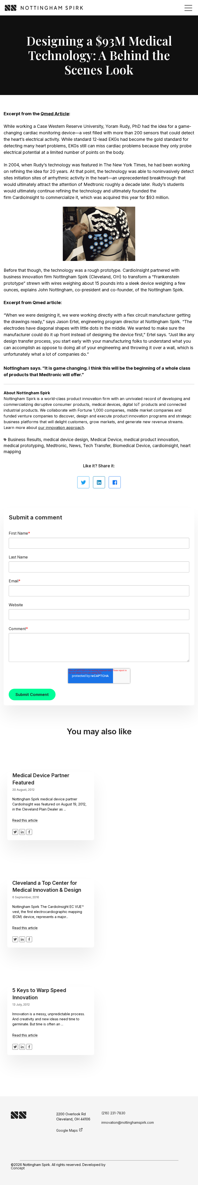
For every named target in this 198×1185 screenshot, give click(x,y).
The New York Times (125, 164)
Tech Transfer (96, 445)
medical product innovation (151, 439)
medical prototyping (24, 445)
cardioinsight (165, 445)
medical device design (65, 439)
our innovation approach (61, 427)
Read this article (25, 820)
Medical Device (105, 439)
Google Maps (67, 1130)
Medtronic (50, 374)
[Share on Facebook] (115, 482)
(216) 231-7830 (113, 1113)
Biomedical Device (131, 445)
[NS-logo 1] (44, 8)
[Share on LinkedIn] (99, 482)
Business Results (24, 439)
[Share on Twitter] (83, 482)
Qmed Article (55, 113)
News (75, 445)
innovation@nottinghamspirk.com (127, 1122)
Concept (18, 1168)
